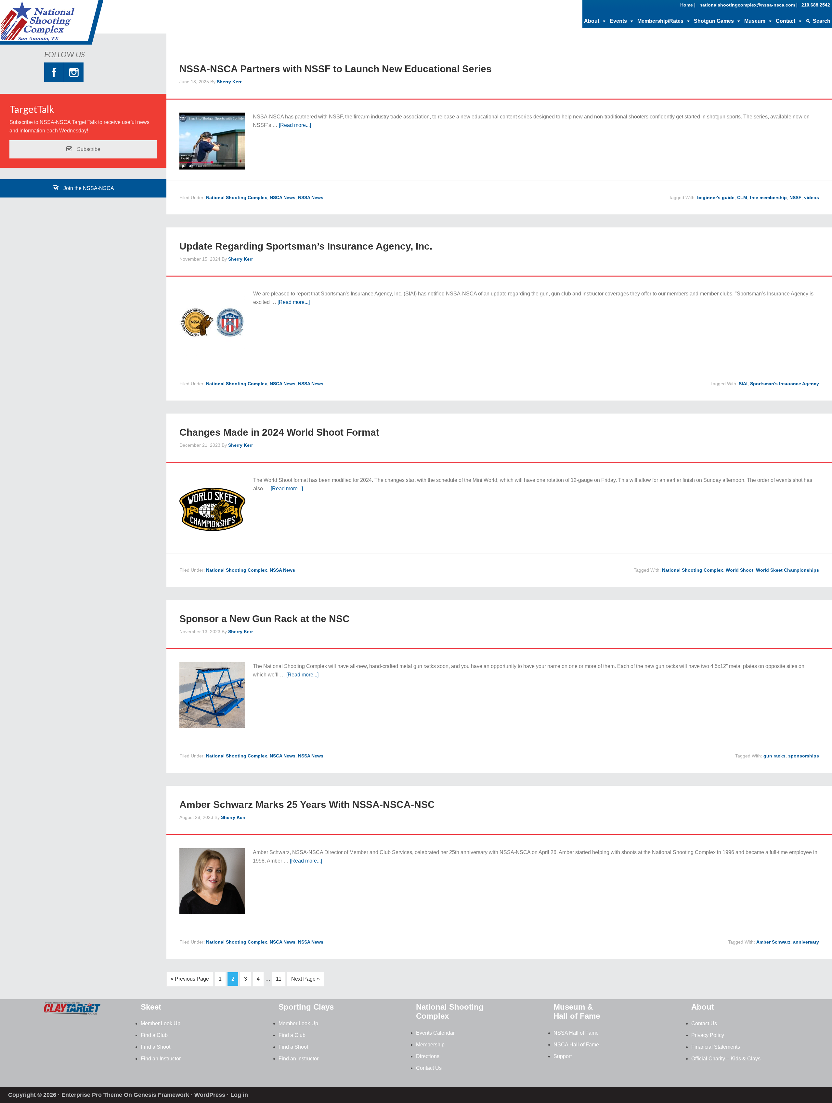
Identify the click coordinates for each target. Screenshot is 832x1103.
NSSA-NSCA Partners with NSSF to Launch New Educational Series (335, 68)
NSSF (795, 197)
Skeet (151, 1006)
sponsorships (803, 755)
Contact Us (429, 1068)
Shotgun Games (714, 21)
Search (821, 21)
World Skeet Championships (787, 570)
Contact (785, 21)
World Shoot (739, 570)
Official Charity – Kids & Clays (725, 1058)
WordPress (209, 1095)
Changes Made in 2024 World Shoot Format (279, 432)
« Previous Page (190, 979)
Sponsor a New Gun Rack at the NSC (264, 618)
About (591, 21)
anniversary (806, 942)
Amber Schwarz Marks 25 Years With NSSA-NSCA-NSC (307, 804)
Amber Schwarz (773, 942)
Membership (430, 1044)
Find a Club (154, 1035)
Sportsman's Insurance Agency (784, 383)
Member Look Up (160, 1023)
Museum (754, 21)
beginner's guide (715, 197)
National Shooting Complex (52, 24)
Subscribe (88, 149)
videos (811, 197)
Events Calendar (435, 1033)
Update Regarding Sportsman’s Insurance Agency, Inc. (305, 246)
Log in (239, 1095)
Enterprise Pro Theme (91, 1095)
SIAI (743, 383)
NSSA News (310, 197)
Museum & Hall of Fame (576, 1011)
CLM (742, 197)
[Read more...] (295, 125)
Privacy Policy (707, 1035)
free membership (768, 197)
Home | (688, 4)
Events (618, 21)
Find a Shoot (155, 1047)
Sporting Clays (306, 1006)
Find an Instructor (161, 1058)
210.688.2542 (815, 4)
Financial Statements (715, 1047)
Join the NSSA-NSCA (88, 188)
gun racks (774, 755)
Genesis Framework (161, 1095)
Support (562, 1056)
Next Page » (305, 979)
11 (278, 979)
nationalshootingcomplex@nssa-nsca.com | (748, 4)
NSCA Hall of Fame (576, 1044)
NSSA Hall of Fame (576, 1033)
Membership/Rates (660, 21)
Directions (427, 1056)
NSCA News (282, 197)
